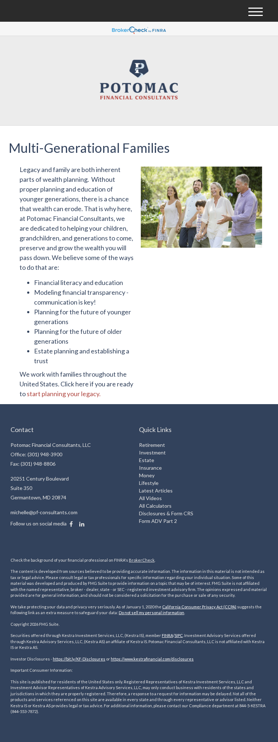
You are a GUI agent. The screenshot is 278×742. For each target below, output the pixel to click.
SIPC (178, 635)
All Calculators (155, 506)
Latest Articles (156, 490)
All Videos (150, 498)
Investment (152, 452)
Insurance (150, 468)
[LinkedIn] (81, 524)
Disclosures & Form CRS (166, 513)
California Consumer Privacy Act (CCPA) (199, 606)
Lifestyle (149, 483)
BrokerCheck (142, 560)
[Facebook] (71, 524)
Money (147, 475)
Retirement (152, 445)
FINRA (167, 635)
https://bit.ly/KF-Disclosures (79, 659)
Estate (146, 460)
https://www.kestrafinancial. (137, 659)
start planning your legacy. (64, 394)
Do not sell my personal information (151, 612)
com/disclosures (178, 659)
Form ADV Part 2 (158, 521)
